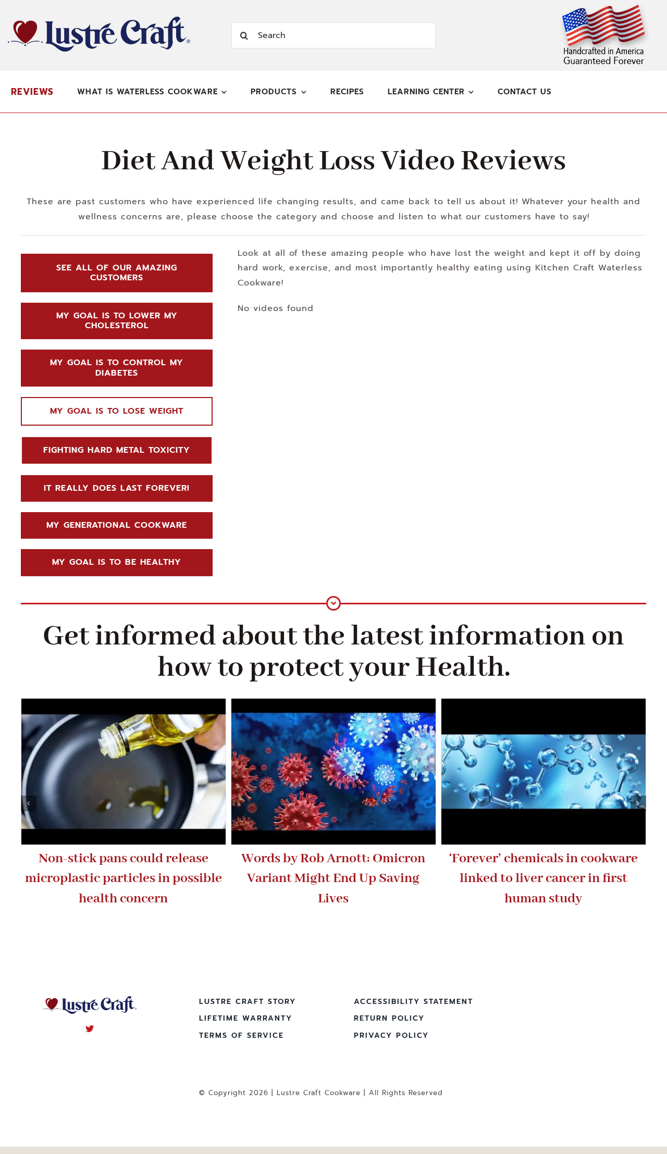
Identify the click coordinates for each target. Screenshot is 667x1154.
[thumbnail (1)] (123, 771)
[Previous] (28, 803)
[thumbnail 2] (333, 771)
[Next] (638, 803)
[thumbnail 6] (543, 771)
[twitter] (89, 1028)
